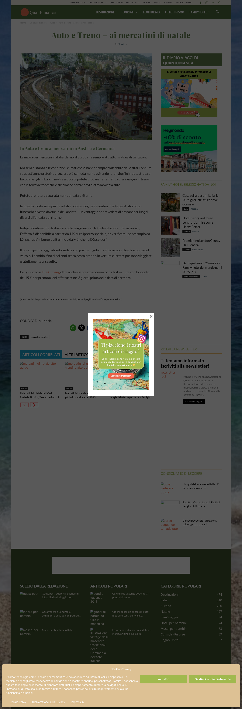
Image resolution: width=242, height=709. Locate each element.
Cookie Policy (18, 702)
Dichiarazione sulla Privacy (48, 702)
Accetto (163, 679)
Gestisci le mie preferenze (213, 679)
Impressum (78, 702)
